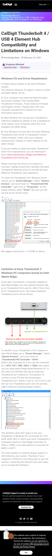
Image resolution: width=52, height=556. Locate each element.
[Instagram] (28, 519)
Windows (24, 67)
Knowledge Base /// (10, 15)
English (42, 5)
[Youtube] (31, 519)
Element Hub (10, 67)
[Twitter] (24, 519)
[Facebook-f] (21, 519)
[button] (16, 4)
